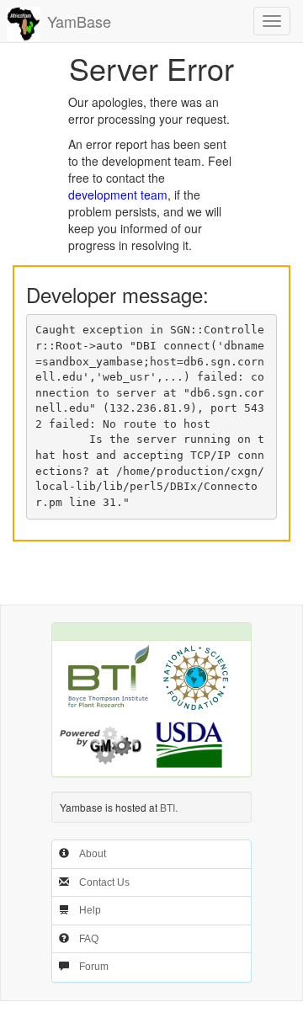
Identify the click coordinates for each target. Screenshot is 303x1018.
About (92, 854)
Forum (94, 967)
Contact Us (104, 882)
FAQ (88, 939)
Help (90, 910)
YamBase (79, 21)
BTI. (169, 807)
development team (117, 194)
